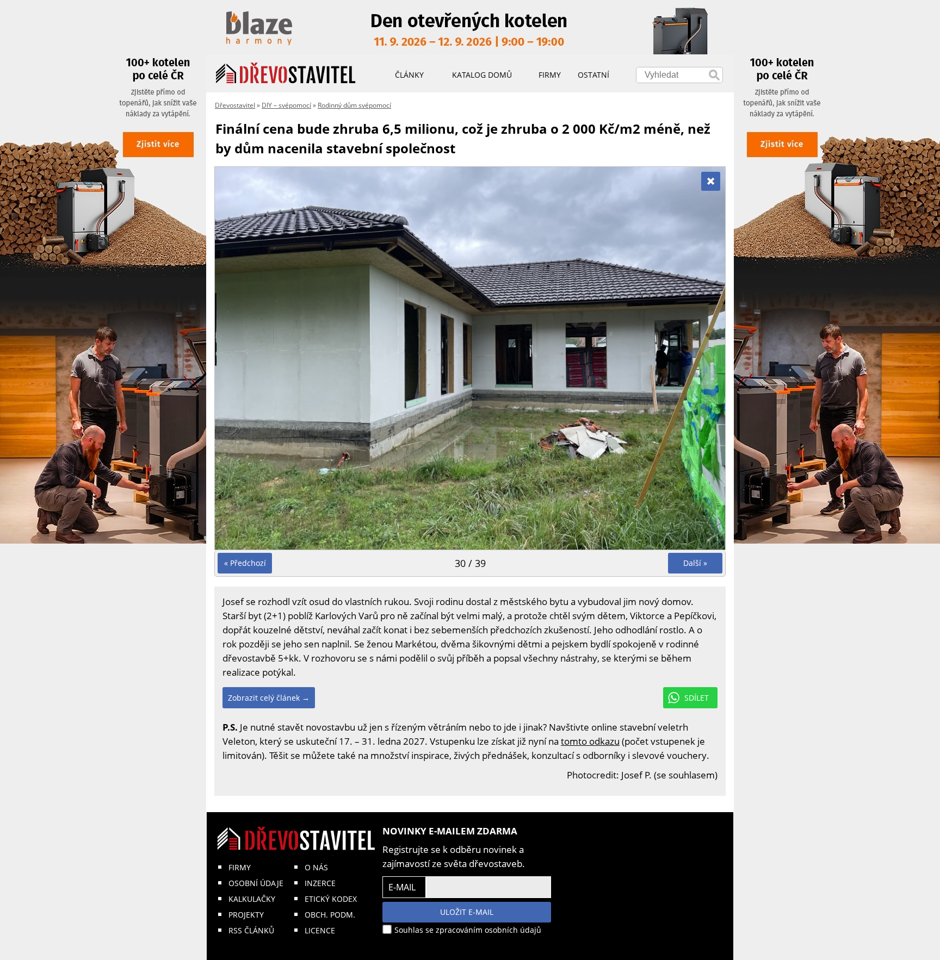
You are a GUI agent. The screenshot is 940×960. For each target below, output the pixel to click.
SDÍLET (696, 698)
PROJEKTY (246, 914)
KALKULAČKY (251, 899)
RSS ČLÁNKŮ (251, 930)
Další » (695, 563)
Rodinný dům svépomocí (354, 105)
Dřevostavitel (235, 105)
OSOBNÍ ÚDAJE (255, 883)
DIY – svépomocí (286, 105)
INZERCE (320, 883)
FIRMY (239, 867)
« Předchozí (245, 563)
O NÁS (316, 867)
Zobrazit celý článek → (269, 698)
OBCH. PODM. (330, 914)
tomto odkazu (590, 741)
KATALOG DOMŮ (482, 75)
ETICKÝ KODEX (331, 899)
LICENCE (320, 930)
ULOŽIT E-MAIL (466, 912)
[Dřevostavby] (285, 73)
